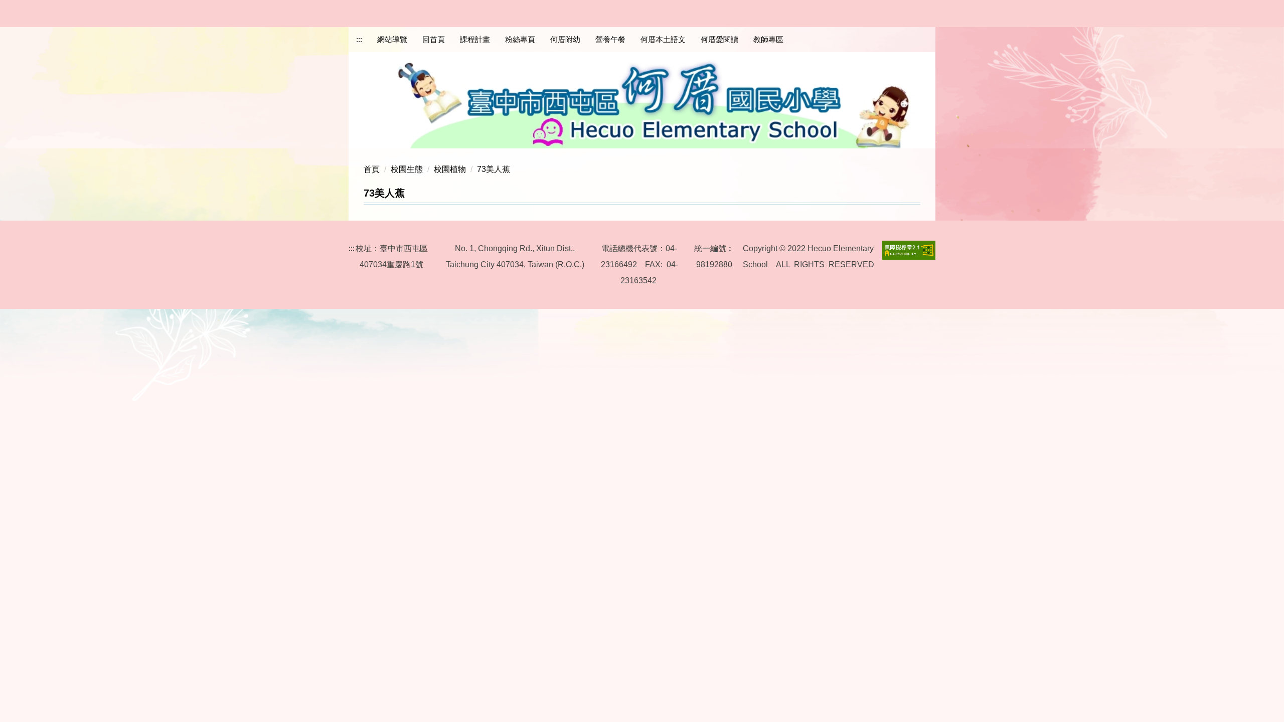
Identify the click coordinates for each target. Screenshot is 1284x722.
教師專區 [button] (768, 39)
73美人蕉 (493, 169)
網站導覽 (392, 39)
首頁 (372, 169)
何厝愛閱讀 (719, 39)
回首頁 (433, 39)
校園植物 (450, 169)
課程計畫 (475, 39)
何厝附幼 (565, 39)
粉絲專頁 (520, 39)
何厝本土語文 (663, 39)
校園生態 (407, 169)
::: (359, 39)
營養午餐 (610, 39)
